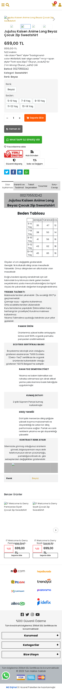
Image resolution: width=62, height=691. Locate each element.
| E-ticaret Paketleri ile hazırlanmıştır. (31, 687)
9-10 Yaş (40, 101)
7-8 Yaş (25, 101)
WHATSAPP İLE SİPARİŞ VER (25, 139)
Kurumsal (31, 635)
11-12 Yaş (13, 106)
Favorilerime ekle (16, 146)
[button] (8, 19)
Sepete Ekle (37, 117)
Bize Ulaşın (31, 654)
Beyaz (11, 89)
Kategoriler (31, 645)
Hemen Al (14, 129)
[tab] (7, 185)
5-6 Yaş (12, 101)
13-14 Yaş (27, 106)
